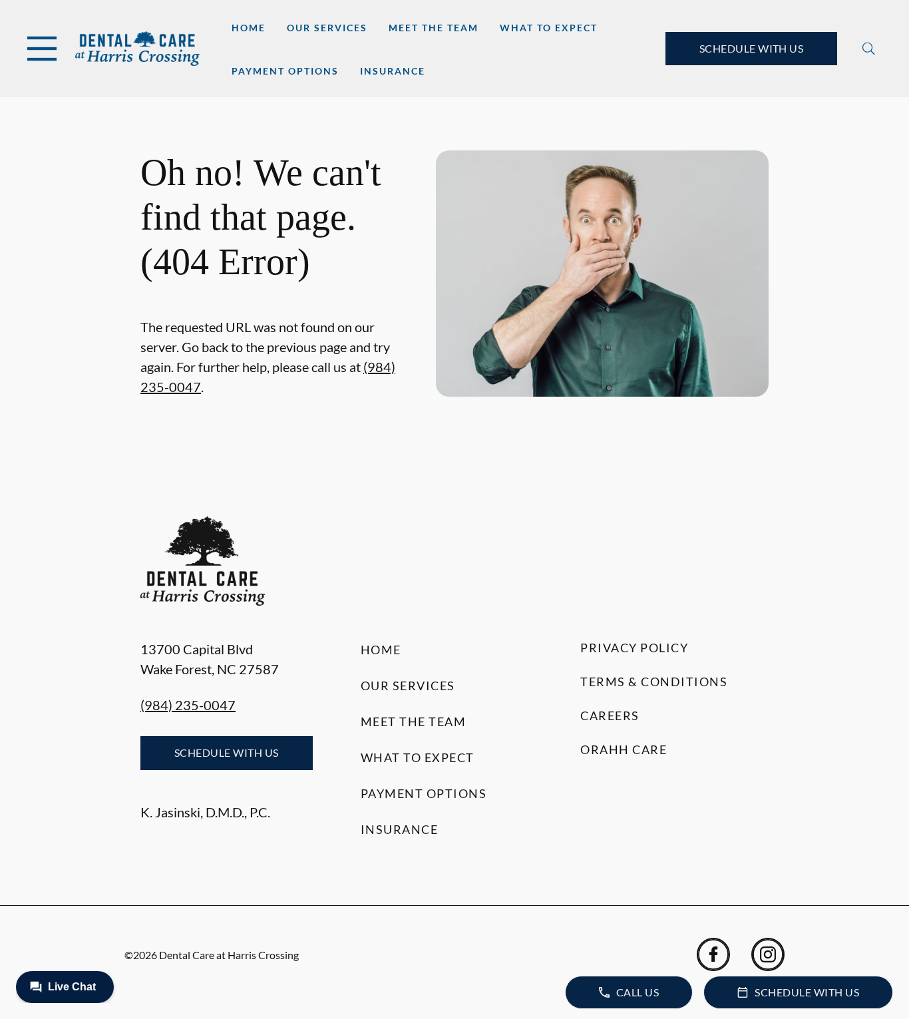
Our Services (327, 27)
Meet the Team (433, 27)
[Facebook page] (713, 954)
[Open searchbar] (869, 48)
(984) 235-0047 (188, 705)
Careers (609, 715)
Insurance (392, 71)
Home (249, 27)
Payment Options (285, 71)
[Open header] (42, 48)
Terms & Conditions (653, 681)
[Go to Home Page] (137, 48)
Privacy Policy (634, 647)
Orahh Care (623, 749)
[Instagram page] (768, 954)
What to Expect (549, 27)
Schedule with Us (751, 48)
